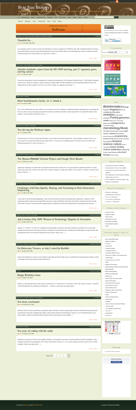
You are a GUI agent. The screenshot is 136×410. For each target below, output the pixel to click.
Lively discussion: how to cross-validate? (116, 168)
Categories (105, 52)
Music (80, 17)
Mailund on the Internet (111, 264)
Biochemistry (19, 244)
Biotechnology (25, 17)
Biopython (106, 110)
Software (20, 21)
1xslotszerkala (109, 194)
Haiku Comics (109, 216)
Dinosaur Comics (109, 212)
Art (19, 17)
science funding (116, 147)
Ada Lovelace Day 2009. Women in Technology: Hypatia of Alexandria (54, 219)
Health (74, 17)
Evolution (31, 297)
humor (115, 120)
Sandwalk (107, 301)
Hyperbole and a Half (110, 219)
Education (50, 17)
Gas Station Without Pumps (112, 253)
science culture (112, 144)
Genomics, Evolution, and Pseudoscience (116, 255)
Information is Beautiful (111, 221)
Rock (110, 141)
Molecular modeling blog (111, 273)
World (54, 21)
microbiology (111, 128)
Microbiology (27, 65)
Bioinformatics (20, 65)
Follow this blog (116, 362)
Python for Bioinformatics (111, 297)
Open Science (119, 131)
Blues (120, 110)
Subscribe (112, 1)
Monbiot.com (108, 276)
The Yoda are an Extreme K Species (114, 165)
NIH (104, 131)
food (115, 115)
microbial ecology (108, 125)
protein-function (108, 139)
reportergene (108, 299)
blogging (18, 36)
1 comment (97, 36)
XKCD (107, 226)
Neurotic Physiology (110, 280)
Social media (43, 36)
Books (33, 17)
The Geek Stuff (109, 306)
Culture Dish (108, 246)
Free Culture (62, 17)
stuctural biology (33, 244)
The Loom (108, 310)
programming (121, 136)
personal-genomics (108, 136)
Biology (126, 107)
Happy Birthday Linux (29, 275)
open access (110, 131)
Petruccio (107, 192)
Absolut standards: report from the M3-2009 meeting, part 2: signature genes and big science (57, 70)
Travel (34, 21)
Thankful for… (25, 40)
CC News (107, 243)
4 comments (97, 297)
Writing (60, 21)
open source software (34, 36)
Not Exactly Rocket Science (112, 283)
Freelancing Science (110, 250)
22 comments (96, 125)
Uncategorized (41, 21)
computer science (41, 17)
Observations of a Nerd (111, 285)
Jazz (118, 120)
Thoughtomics (109, 313)
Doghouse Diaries (110, 214)
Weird (48, 21)
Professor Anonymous (111, 292)
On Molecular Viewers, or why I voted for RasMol (43, 248)
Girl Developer (109, 257)
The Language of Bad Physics (113, 308)
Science (86, 17)
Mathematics (107, 123)
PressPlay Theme (37, 405)
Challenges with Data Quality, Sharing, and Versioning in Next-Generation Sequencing (55, 189)
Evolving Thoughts (110, 248)
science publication (112, 149)
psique (107, 294)
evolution (108, 114)
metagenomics (118, 123)
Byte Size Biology (33, 7)
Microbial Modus (109, 269)
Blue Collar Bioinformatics (111, 239)
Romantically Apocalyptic (111, 223)
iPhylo (106, 262)
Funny (69, 17)
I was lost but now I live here (112, 260)
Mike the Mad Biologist (111, 271)
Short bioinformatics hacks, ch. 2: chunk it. (39, 100)
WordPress (26, 405)
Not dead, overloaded (28, 301)
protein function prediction (121, 138)
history (111, 120)
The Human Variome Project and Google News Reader (50, 158)
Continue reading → (93, 58)
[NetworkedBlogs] (116, 359)
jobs (121, 120)
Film (56, 17)
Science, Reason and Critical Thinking (115, 303)
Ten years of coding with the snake (35, 330)
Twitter (116, 347)
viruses (116, 155)
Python (105, 141)
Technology (28, 21)
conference (107, 112)
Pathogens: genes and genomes (113, 290)
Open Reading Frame (111, 287)
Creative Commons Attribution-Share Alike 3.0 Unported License (116, 33)
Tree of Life (108, 315)
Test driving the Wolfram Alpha (33, 129)
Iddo (20, 43)
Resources (115, 192)
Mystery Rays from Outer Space (113, 278)
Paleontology (120, 133)
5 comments (97, 96)
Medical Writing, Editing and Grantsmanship (116, 266)
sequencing (125, 149)
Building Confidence (110, 241)
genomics (124, 117)
